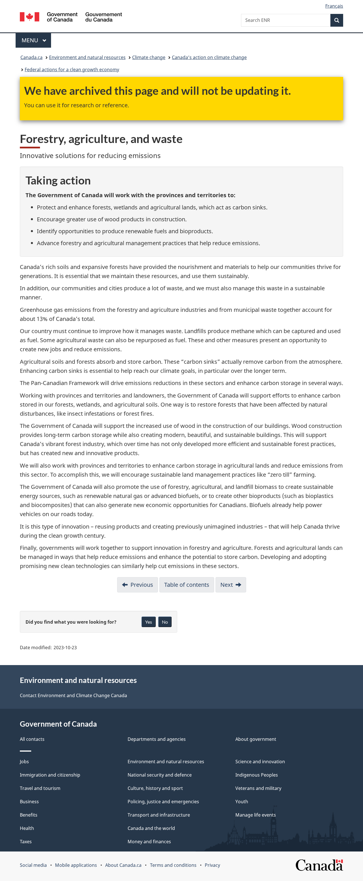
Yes (148, 622)
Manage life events (255, 815)
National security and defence (160, 775)
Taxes (26, 841)
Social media (33, 865)
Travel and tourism (40, 788)
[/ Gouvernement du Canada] (71, 17)
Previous (141, 584)
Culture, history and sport (155, 788)
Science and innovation (260, 761)
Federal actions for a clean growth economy (72, 69)
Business (29, 801)
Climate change (148, 57)
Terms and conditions (173, 865)
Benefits (28, 815)
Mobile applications (76, 865)
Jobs (24, 761)
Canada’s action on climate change (209, 57)
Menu (31, 40)
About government (255, 739)
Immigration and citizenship (50, 775)
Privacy (212, 865)
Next (226, 584)
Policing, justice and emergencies (163, 801)
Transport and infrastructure (159, 815)
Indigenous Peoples (256, 775)
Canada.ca (31, 57)
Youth (241, 801)
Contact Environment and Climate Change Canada (73, 695)
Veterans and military (258, 788)
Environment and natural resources (87, 57)
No (165, 622)
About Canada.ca (123, 865)
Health (27, 828)
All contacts (32, 739)
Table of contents (186, 584)
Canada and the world (151, 828)
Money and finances (149, 841)
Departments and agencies (157, 739)
